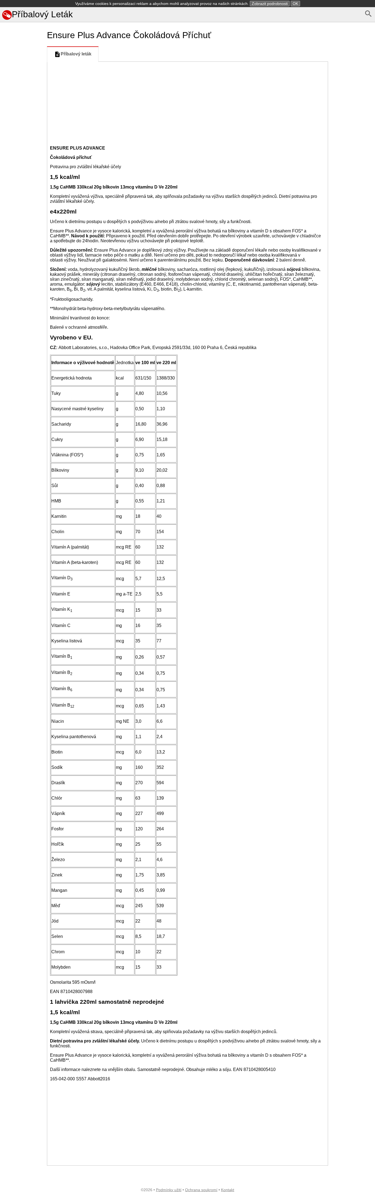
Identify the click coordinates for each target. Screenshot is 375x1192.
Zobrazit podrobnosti (270, 3)
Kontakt (227, 1190)
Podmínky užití (168, 1190)
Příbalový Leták (42, 14)
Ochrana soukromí (201, 1190)
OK (295, 3)
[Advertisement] (22, 254)
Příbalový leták (76, 54)
